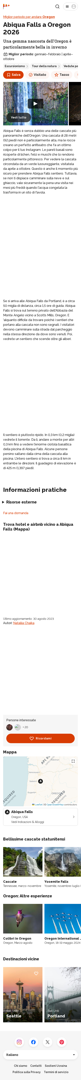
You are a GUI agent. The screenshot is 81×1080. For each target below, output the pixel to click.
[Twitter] (47, 1042)
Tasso (64, 75)
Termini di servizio (56, 1072)
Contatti (36, 1065)
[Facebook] (33, 1042)
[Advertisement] (40, 240)
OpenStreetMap (55, 804)
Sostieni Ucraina (56, 1065)
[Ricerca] (57, 6)
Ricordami (44, 738)
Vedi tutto (18, 117)
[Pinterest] (61, 1042)
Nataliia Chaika (23, 623)
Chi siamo (20, 1065)
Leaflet (38, 804)
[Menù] (70, 6)
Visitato (40, 75)
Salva (16, 75)
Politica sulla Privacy (27, 1072)
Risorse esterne (21, 502)
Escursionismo (15, 66)
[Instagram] (19, 1042)
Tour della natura (44, 66)
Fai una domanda (15, 513)
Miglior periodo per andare (29, 17)
